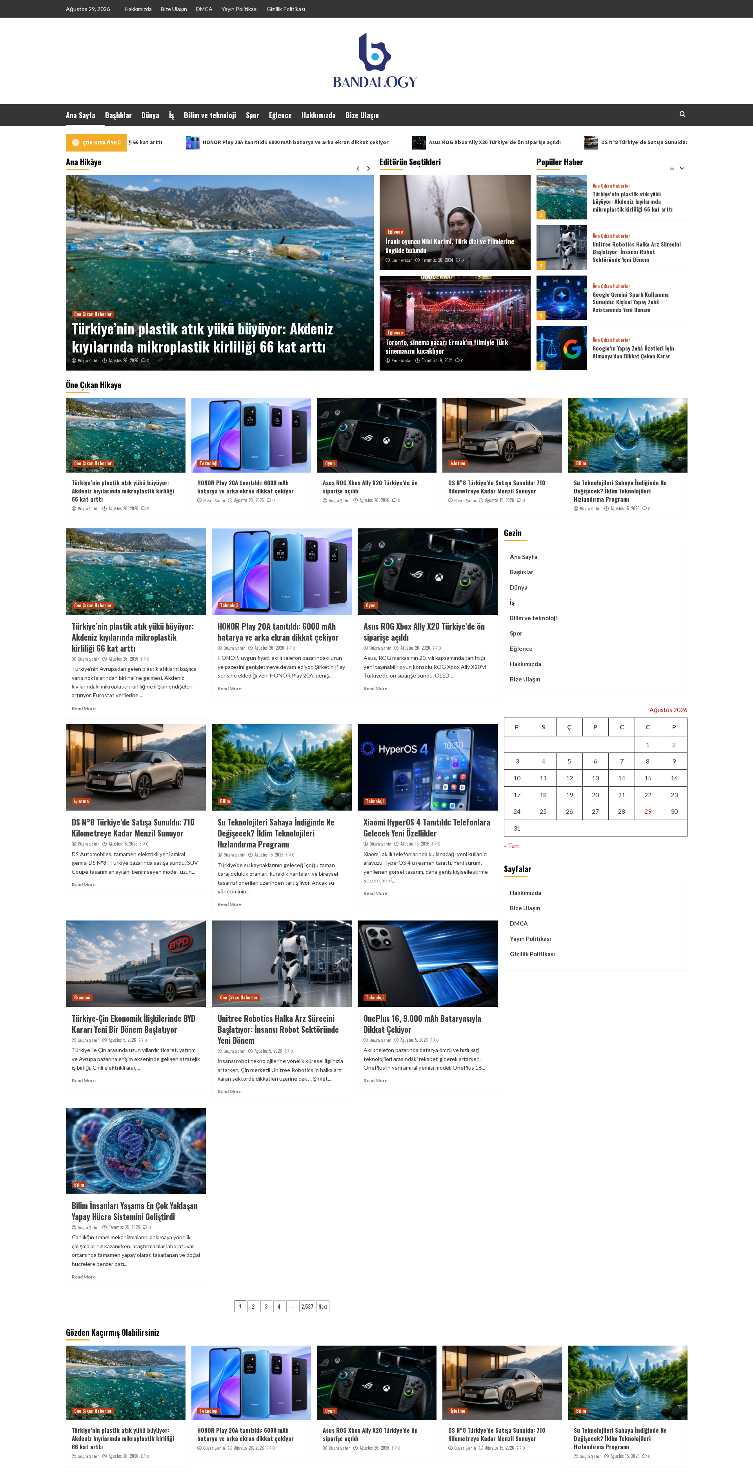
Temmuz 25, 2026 (124, 1227)
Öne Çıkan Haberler (611, 186)
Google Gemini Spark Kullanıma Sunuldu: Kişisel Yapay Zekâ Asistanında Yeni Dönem (631, 251)
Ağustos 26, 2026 (184, 360)
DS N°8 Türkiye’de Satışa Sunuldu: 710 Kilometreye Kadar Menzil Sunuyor (570, 142)
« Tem (512, 845)
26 (569, 811)
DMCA (204, 8)
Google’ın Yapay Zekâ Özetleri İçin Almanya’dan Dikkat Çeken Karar (633, 302)
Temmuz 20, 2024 (437, 260)
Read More (84, 708)
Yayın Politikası (240, 8)
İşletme (458, 463)
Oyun (330, 463)
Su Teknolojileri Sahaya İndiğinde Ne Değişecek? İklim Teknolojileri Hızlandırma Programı (620, 490)
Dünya (150, 115)
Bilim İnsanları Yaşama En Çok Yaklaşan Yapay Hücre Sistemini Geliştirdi (135, 1211)
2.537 (307, 1306)
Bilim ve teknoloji (210, 115)
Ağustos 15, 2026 (499, 500)
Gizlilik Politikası (286, 8)
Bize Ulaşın (174, 8)
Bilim (581, 463)
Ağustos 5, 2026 (122, 1040)
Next (322, 1306)
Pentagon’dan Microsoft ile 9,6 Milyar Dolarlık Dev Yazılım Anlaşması (637, 352)
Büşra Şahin (149, 360)
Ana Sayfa (80, 115)
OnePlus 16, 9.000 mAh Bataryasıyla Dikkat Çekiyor (422, 1023)
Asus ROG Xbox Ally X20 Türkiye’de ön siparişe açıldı (371, 142)
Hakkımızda (138, 8)
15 (647, 778)
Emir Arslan (402, 260)
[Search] (683, 114)
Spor (252, 115)
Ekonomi (82, 997)
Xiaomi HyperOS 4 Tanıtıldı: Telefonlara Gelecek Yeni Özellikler (427, 827)
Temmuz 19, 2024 (437, 360)
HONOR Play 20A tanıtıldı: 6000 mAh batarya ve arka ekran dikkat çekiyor (172, 142)
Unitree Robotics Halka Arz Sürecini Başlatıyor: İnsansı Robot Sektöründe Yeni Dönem (637, 201)
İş (171, 115)
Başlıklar (118, 115)
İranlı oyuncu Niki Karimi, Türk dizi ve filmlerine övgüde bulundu (450, 246)
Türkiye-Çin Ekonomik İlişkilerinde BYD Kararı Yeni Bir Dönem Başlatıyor (133, 1023)
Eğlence (280, 115)
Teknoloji (144, 314)
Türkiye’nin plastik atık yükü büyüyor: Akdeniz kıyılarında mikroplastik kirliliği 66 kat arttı (123, 490)
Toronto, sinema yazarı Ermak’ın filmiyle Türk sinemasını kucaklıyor (447, 347)
